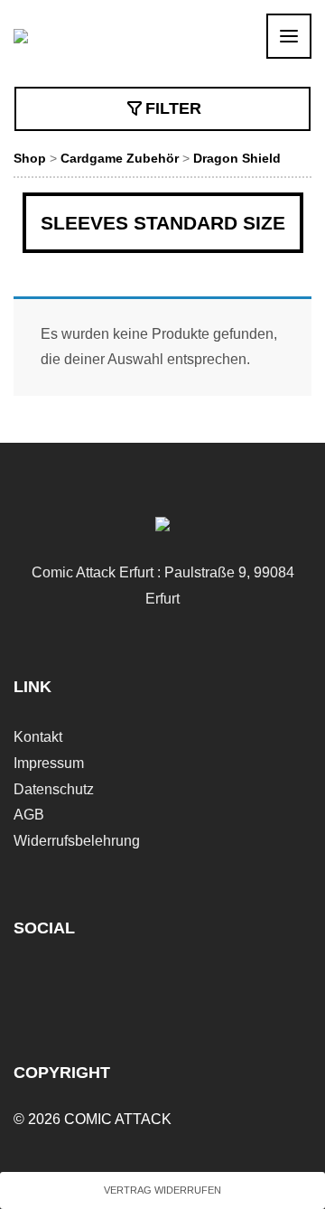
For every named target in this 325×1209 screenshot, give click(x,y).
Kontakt (38, 737)
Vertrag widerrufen (162, 1190)
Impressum (49, 763)
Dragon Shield (237, 158)
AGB (29, 814)
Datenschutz (54, 789)
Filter (173, 108)
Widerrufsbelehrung (77, 840)
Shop (30, 158)
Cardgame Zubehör (119, 158)
